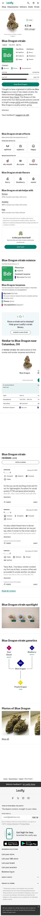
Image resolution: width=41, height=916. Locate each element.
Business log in (8, 872)
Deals (30, 7)
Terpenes (5, 65)
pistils (17, 102)
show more (5, 110)
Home (5, 779)
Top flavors (30, 49)
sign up (35, 817)
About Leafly (7, 877)
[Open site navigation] (3, 3)
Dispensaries (12, 7)
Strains (37, 7)
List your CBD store (10, 859)
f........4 (7, 472)
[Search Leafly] (28, 3)
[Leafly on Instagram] (23, 798)
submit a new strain (20, 332)
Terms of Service (12, 824)
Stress (5, 194)
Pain (3, 210)
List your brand (8, 863)
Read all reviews (9, 591)
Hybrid (21, 779)
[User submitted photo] (15, 723)
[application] (20, 617)
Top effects (19, 49)
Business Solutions (10, 849)
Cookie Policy (23, 910)
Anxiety (5, 202)
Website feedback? (20, 784)
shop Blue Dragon (20, 84)
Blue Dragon (29, 779)
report (35, 502)
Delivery (23, 7)
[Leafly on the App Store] (11, 843)
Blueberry (19, 95)
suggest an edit (22, 115)
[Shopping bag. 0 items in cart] (38, 3)
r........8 (7, 553)
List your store (8, 854)
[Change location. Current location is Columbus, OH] (33, 3)
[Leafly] (10, 3)
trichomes (33, 102)
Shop (4, 7)
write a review (20, 462)
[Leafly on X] (18, 798)
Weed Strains (13, 779)
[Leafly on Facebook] (12, 798)
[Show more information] (27, 137)
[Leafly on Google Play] (29, 843)
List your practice (9, 867)
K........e (7, 512)
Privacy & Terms (8, 883)
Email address (6, 813)
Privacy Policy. (25, 824)
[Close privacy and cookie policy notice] (38, 907)
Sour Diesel (14, 97)
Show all (5, 739)
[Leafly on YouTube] (28, 798)
